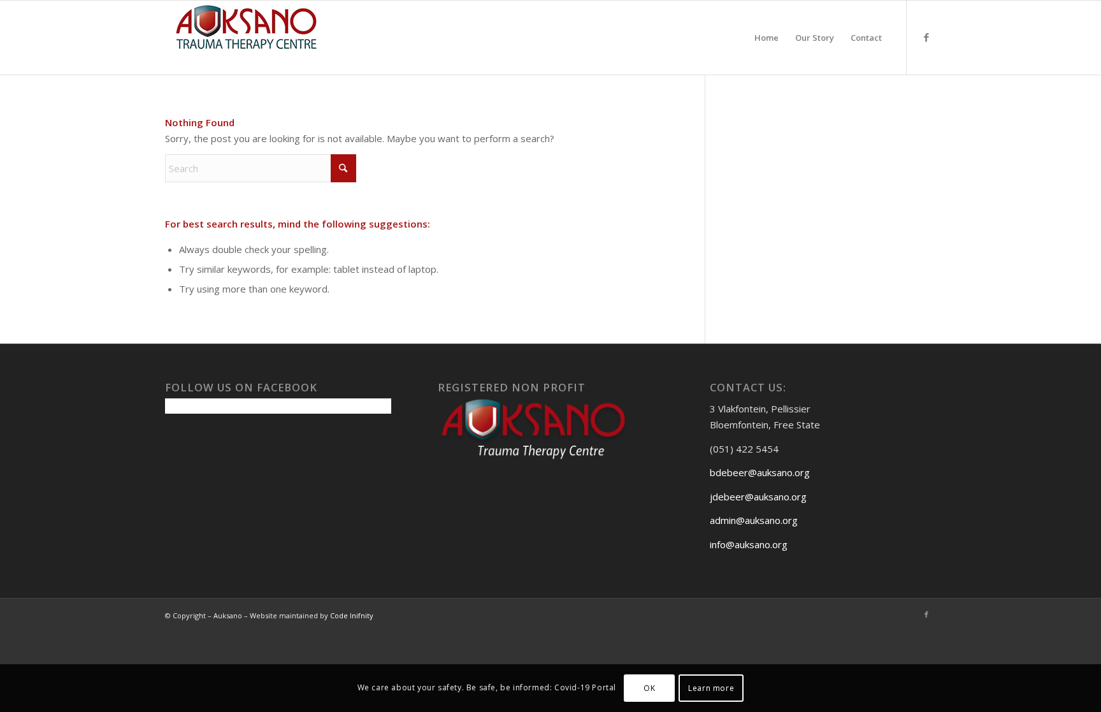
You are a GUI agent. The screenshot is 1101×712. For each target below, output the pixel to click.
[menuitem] (766, 38)
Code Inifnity (351, 615)
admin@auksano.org (754, 520)
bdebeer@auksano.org (760, 472)
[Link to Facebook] (926, 37)
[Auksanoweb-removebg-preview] (246, 38)
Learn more (711, 687)
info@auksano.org (749, 544)
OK (649, 687)
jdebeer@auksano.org (758, 496)
